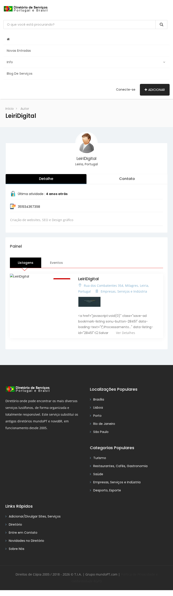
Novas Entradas (19, 50)
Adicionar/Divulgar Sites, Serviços (35, 516)
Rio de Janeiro (104, 423)
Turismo (99, 458)
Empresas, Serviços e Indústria (117, 482)
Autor (24, 108)
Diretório (15, 524)
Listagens (25, 262)
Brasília (98, 399)
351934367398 (29, 206)
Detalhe (46, 178)
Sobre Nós (16, 549)
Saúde (98, 474)
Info (10, 62)
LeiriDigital (86, 158)
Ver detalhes (125, 333)
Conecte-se (125, 89)
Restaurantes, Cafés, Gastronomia (120, 466)
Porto (97, 415)
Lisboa (98, 407)
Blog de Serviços (19, 73)
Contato (127, 178)
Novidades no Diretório (26, 540)
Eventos (56, 262)
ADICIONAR (156, 89)
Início (9, 108)
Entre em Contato (23, 532)
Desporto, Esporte (107, 490)
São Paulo (101, 432)
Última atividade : (43, 194)
